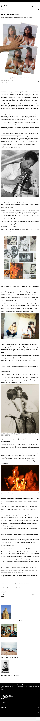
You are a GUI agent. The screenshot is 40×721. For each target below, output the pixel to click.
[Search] (38, 9)
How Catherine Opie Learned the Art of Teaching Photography (13, 639)
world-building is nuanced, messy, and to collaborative (11, 135)
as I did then (10, 114)
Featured (9, 594)
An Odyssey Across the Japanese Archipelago (9, 657)
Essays (2, 637)
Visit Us (2, 689)
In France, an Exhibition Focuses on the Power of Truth (11, 620)
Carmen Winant (14, 594)
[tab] (20, 707)
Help (2, 712)
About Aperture (4, 707)
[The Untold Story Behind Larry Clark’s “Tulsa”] (5, 666)
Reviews (2, 619)
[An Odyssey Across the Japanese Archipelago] (9, 648)
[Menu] (32, 6)
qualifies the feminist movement (32, 210)
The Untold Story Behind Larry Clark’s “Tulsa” (10, 675)
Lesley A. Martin (5, 82)
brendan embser (27, 594)
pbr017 (32, 594)
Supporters (3, 709)
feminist (23, 594)
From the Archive (4, 655)
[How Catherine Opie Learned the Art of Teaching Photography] (9, 630)
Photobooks (3, 80)
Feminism (19, 594)
